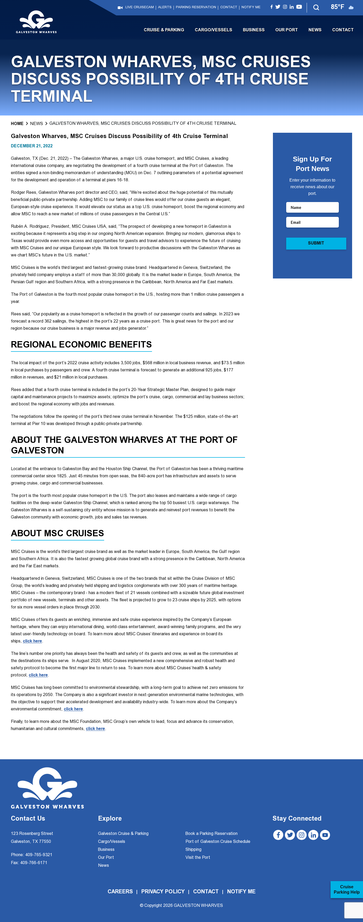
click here (32, 641)
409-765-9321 (38, 855)
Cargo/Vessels (213, 30)
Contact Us (28, 819)
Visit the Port (197, 858)
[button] (316, 8)
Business (254, 30)
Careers (120, 892)
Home (17, 124)
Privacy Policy (163, 892)
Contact (228, 7)
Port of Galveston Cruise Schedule (217, 842)
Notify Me (251, 7)
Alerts (165, 7)
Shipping (193, 850)
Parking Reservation (196, 7)
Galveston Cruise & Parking (123, 834)
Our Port (286, 30)
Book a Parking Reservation (211, 834)
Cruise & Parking (164, 30)
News (315, 30)
